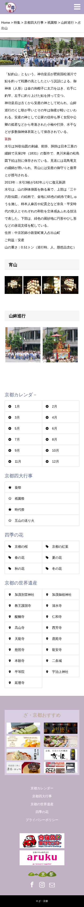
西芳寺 (57, 628)
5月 (17, 428)
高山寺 (19, 628)
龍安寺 (57, 650)
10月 (55, 450)
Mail (52, 884)
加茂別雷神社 (24, 594)
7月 (17, 439)
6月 (54, 428)
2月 (54, 406)
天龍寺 (19, 639)
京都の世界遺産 (42, 804)
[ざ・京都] (10, 7)
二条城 (57, 661)
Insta (42, 884)
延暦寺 (19, 683)
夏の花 (57, 557)
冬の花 (57, 568)
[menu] (77, 7)
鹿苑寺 (57, 639)
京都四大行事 (42, 796)
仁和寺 (57, 616)
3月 (17, 417)
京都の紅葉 (60, 546)
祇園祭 (19, 498)
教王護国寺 (23, 605)
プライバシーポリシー (42, 820)
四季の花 (42, 812)
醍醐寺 (19, 616)
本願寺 (19, 661)
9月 (17, 450)
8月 (54, 439)
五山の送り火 (24, 520)
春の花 (19, 557)
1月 (17, 406)
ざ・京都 (43, 901)
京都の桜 (21, 546)
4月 (54, 417)
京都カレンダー (42, 788)
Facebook (32, 884)
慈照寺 (19, 650)
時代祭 (19, 509)
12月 (55, 461)
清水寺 (57, 605)
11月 (18, 461)
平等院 (19, 672)
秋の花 (19, 568)
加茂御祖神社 (62, 594)
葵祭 (18, 487)
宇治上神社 (60, 672)
